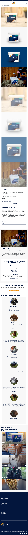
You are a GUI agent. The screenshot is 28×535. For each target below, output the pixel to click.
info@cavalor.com (14, 271)
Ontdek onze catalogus (4, 498)
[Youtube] (24, 533)
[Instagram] (20, 533)
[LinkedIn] (26, 533)
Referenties (2, 504)
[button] (1, 3)
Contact (2, 499)
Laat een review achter (4, 503)
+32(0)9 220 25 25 (14, 270)
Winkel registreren (3, 513)
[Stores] (26, 3)
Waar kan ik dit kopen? (14, 203)
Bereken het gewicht (4, 497)
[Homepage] (13, 3)
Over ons (2, 508)
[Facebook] (22, 533)
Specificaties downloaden (7, 226)
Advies (3, 223)
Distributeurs (3, 512)
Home (2, 5)
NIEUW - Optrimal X (14, 0)
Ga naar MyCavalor (14, 278)
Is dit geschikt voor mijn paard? (7, 201)
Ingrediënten (4, 221)
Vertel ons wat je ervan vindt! (14, 290)
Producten (5, 5)
